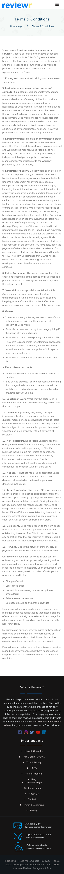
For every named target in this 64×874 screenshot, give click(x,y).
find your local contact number (38, 827)
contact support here (35, 837)
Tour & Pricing (33, 762)
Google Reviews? (40, 861)
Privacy (33, 810)
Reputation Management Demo (34, 864)
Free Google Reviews (34, 756)
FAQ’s (34, 768)
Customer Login (33, 782)
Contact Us (33, 799)
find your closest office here (38, 848)
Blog (33, 779)
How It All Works (34, 751)
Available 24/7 (33, 823)
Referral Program (34, 773)
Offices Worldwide (36, 845)
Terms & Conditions (34, 805)
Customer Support (33, 788)
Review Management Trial (37, 868)
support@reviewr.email (38, 834)
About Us (34, 793)
